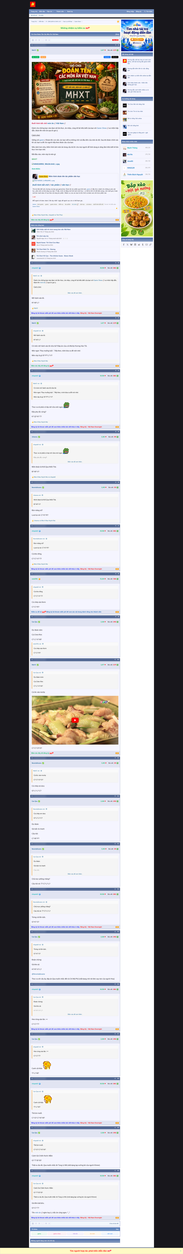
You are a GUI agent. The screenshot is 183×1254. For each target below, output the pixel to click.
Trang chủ (34, 11)
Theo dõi (115, 40)
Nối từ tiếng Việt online (135, 118)
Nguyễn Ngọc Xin (42, 238)
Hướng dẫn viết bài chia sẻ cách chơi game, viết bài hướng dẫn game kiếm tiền (139, 61)
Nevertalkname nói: (39, 539)
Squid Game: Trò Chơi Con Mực (48, 242)
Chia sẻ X (115, 57)
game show (56, 1233)
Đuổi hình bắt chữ (41, 185)
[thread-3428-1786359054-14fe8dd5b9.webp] (75, 91)
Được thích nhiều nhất (129, 141)
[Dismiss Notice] (180, 1251)
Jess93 (130, 161)
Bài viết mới (34, 15)
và (44, 477)
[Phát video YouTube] (75, 720)
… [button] (42, 40)
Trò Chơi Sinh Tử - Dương (46, 249)
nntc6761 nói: (37, 644)
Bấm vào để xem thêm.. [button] (75, 293)
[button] (51, 12)
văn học (65, 185)
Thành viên (60, 11)
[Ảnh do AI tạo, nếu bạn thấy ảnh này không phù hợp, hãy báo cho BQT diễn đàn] (75, 118)
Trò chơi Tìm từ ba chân (135, 111)
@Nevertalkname (38, 974)
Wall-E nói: (36, 276)
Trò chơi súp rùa (43, 236)
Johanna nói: (37, 495)
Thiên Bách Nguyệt (135, 174)
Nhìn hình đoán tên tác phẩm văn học (64, 176)
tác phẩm (55, 185)
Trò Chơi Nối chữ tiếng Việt (136, 104)
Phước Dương (41, 251)
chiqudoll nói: (37, 331)
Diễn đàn (42, 11)
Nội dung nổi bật (127, 54)
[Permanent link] (66, 123)
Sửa (117, 1229)
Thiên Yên (39, 232)
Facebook (107, 57)
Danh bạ (70, 11)
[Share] (115, 45)
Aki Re (130, 154)
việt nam (110, 1233)
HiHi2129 (130, 168)
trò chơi (74, 204)
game (42, 140)
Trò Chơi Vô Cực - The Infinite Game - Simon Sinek (55, 256)
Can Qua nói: (37, 672)
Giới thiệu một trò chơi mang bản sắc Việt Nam (53, 229)
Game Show (101, 128)
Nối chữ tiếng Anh (133, 125)
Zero (38, 245)
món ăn (50, 123)
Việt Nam (60, 123)
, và (48, 215)
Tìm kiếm (41, 15)
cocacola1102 (41, 258)
